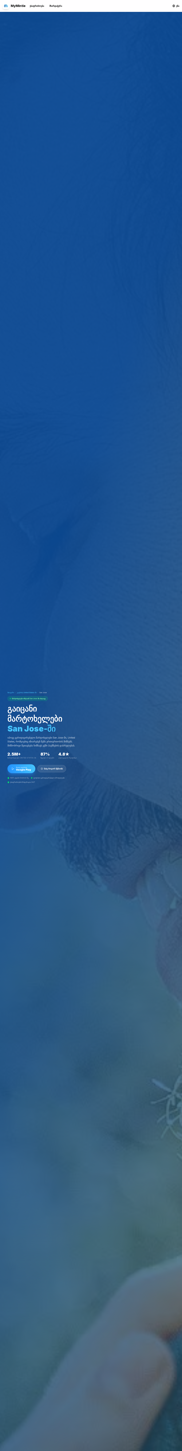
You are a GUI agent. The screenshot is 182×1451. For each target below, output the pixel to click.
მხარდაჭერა (55, 6)
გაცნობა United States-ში (27, 693)
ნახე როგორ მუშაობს (53, 768)
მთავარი (10, 693)
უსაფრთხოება (37, 6)
